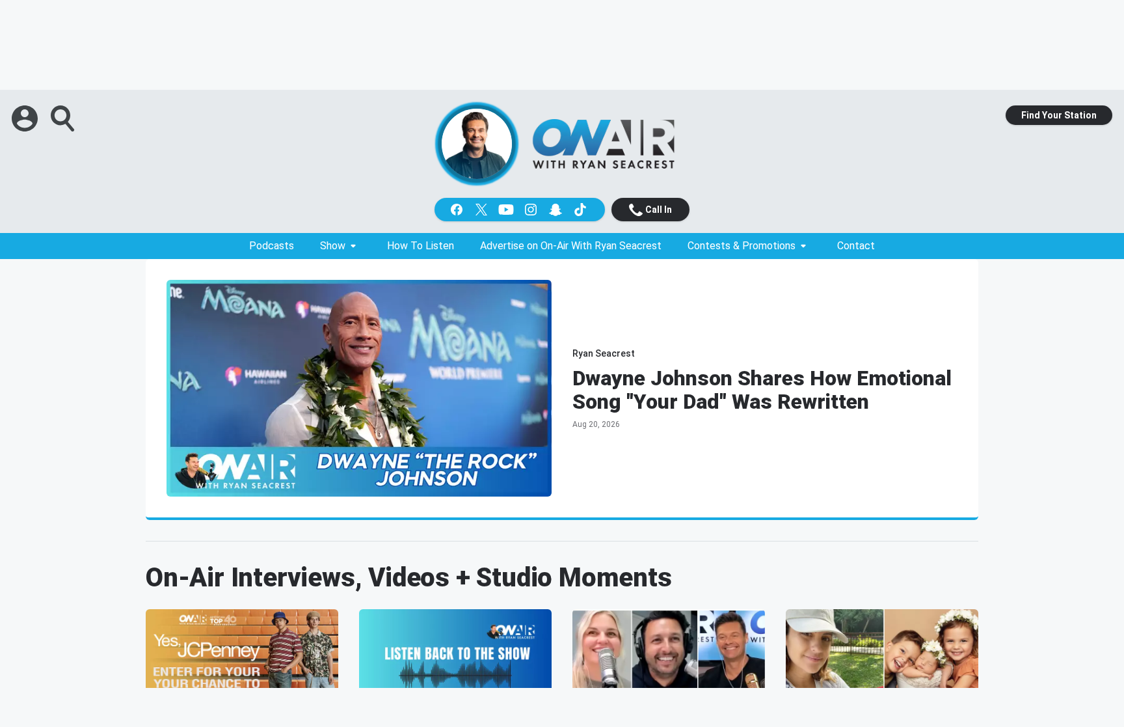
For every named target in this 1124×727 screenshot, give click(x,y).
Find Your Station (1059, 115)
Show (332, 246)
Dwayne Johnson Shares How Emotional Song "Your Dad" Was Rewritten (762, 389)
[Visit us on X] (483, 209)
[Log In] (26, 118)
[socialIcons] (520, 209)
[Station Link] (603, 144)
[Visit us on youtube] (507, 209)
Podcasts (271, 246)
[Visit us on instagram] (532, 209)
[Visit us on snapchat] (557, 209)
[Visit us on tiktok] (581, 209)
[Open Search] (64, 118)
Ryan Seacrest (603, 353)
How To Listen (420, 246)
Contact (856, 246)
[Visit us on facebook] (458, 209)
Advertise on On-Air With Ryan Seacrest (571, 246)
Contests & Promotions (742, 246)
